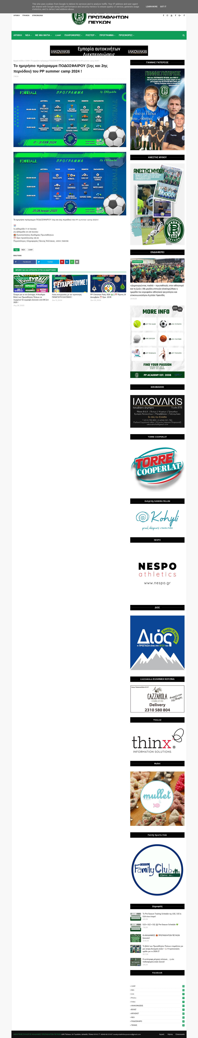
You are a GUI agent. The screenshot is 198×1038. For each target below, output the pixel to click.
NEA (158, 990)
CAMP (27, 61)
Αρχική (161, 1034)
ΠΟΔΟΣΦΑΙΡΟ (157, 1021)
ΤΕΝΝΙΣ (157, 1025)
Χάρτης (170, 1034)
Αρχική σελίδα (18, 61)
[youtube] (171, 15)
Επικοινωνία (180, 1034)
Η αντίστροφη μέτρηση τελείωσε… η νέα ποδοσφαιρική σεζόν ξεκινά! (158, 960)
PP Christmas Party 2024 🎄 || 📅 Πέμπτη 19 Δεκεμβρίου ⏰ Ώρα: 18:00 (108, 296)
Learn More (151, 7)
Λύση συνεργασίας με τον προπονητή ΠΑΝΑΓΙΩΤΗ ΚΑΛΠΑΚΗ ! (66, 296)
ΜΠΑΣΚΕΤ (158, 1013)
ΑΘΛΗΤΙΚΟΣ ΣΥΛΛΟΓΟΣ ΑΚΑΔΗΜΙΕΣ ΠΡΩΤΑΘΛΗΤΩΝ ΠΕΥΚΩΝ (37, 1034)
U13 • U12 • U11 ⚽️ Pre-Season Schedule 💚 (160, 925)
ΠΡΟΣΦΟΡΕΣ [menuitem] (126, 35)
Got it (163, 7)
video (157, 1002)
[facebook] (163, 15)
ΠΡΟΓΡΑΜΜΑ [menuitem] (107, 35)
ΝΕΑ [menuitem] (27, 35)
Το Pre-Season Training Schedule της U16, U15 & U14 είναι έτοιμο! (162, 915)
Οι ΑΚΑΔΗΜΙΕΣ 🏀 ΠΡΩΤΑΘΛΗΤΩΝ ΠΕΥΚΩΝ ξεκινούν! (161, 936)
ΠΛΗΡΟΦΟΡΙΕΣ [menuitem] (73, 35)
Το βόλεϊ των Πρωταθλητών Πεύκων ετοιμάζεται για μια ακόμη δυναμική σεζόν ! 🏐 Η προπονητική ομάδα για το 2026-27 (163, 948)
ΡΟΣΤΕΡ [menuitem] (90, 35)
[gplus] (180, 15)
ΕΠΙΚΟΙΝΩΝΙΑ (37, 15)
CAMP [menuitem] (58, 35)
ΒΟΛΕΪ (157, 1010)
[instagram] (167, 15)
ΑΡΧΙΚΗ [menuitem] (17, 35)
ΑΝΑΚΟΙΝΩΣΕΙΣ (157, 1006)
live (157, 994)
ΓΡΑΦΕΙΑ (25, 15)
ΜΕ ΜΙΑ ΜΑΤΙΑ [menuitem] (42, 35)
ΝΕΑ (23, 250)
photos (157, 998)
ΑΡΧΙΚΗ (16, 15)
